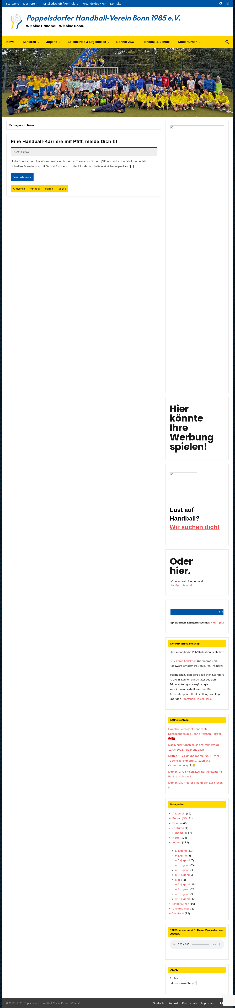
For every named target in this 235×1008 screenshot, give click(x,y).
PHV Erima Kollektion (183, 661)
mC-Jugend (182, 870)
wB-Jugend (182, 889)
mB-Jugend (182, 865)
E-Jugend (181, 850)
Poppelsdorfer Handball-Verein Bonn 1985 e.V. (103, 18)
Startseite (12, 3)
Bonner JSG (125, 42)
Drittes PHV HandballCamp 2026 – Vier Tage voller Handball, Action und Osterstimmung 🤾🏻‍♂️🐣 (193, 760)
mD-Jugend (182, 874)
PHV (214, 622)
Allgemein (19, 188)
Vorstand (178, 913)
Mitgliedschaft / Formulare (60, 3)
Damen (177, 823)
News (10, 42)
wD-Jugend (182, 899)
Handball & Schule (156, 42)
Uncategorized (181, 908)
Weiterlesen (21, 177)
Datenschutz (189, 1003)
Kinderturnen (180, 903)
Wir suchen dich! (195, 527)
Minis (178, 879)
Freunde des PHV (94, 3)
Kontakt (115, 3)
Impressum (207, 1003)
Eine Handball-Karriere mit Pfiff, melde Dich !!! (64, 141)
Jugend (62, 188)
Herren (49, 188)
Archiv (174, 978)
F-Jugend (181, 855)
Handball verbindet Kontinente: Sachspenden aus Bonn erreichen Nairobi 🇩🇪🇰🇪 (194, 733)
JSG (221, 622)
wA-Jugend (182, 884)
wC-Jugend (182, 894)
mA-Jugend (182, 860)
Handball (34, 188)
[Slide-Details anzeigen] (183, 483)
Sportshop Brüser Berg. (197, 698)
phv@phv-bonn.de (181, 585)
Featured (178, 828)
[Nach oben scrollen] (228, 1001)
